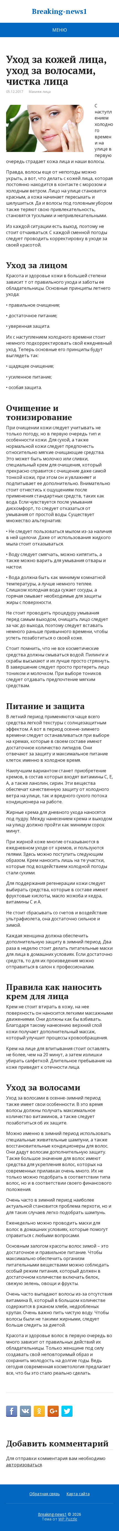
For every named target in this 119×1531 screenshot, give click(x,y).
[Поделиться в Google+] (53, 1411)
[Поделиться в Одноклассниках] (39, 1411)
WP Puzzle (67, 1519)
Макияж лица (40, 91)
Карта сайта (78, 1493)
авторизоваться (24, 1465)
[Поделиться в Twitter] (67, 1411)
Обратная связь (44, 1493)
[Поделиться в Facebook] (11, 1411)
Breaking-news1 (59, 11)
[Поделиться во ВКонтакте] (25, 1411)
